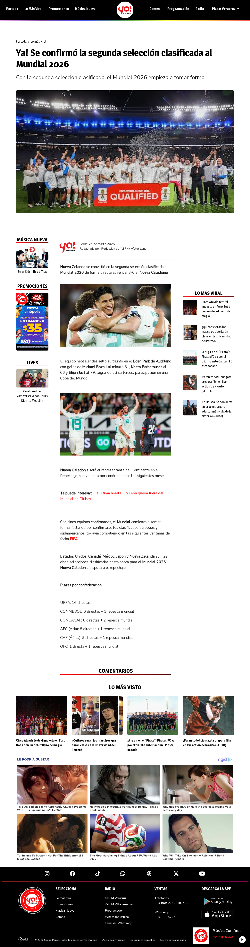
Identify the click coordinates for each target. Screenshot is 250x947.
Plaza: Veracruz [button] (224, 9)
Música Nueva (85, 9)
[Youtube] (202, 873)
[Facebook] (72, 873)
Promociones (59, 9)
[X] (176, 873)
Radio (200, 9)
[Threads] (149, 873)
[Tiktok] (98, 873)
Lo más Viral (33, 9)
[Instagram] (47, 873)
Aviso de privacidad (113, 940)
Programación (178, 9)
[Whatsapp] (123, 873)
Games (154, 9)
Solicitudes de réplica (142, 940)
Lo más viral (38, 41)
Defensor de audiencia (173, 940)
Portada (12, 9)
